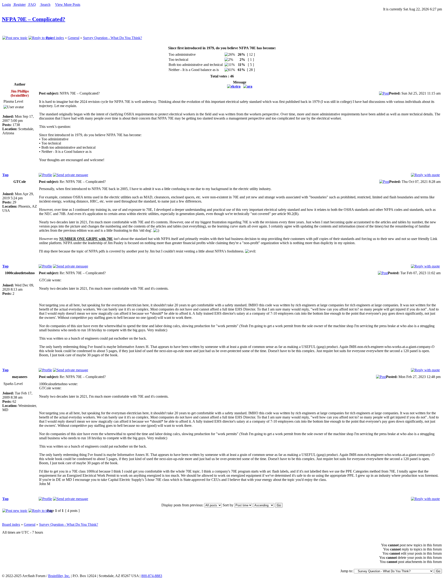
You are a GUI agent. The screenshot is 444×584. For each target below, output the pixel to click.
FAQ (32, 4)
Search (45, 4)
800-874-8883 (151, 576)
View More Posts (67, 4)
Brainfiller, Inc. (59, 576)
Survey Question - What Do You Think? (112, 38)
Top (5, 175)
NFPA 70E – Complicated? (33, 19)
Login (6, 4)
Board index (55, 38)
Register (19, 4)
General (73, 38)
